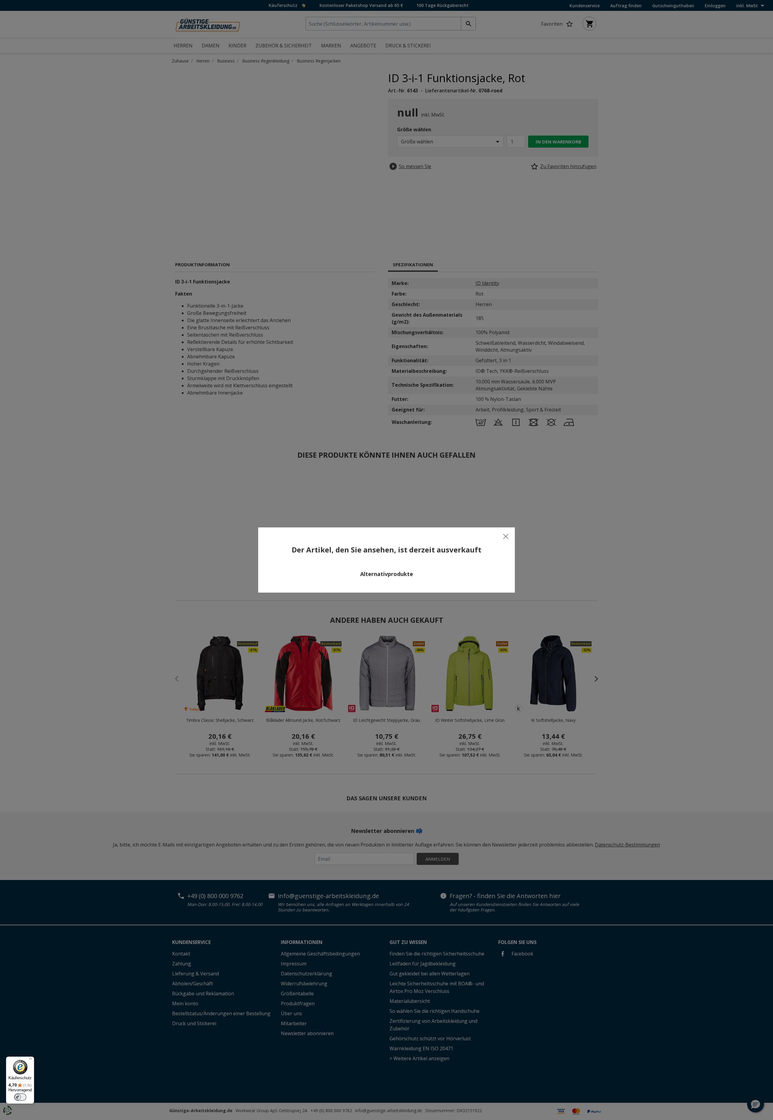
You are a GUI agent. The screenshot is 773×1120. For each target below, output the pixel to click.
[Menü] (30, 1060)
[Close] (506, 536)
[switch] (20, 1097)
